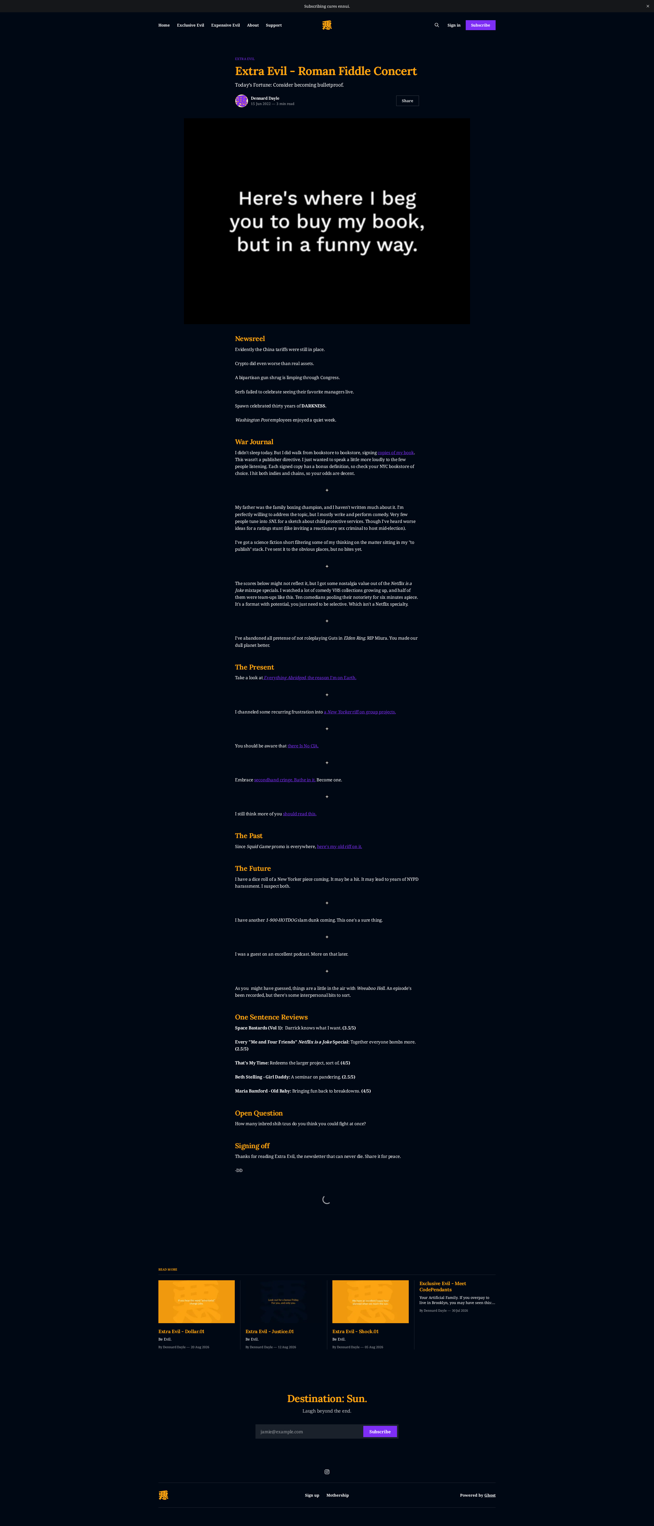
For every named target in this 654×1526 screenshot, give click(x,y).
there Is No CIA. (303, 746)
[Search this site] (437, 25)
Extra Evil (245, 58)
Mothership (337, 1495)
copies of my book (396, 452)
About (253, 25)
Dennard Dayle (265, 98)
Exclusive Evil (190, 25)
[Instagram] (327, 1471)
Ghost (490, 1495)
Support (274, 25)
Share (407, 100)
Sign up (312, 1495)
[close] (648, 6)
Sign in (454, 25)
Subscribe (480, 25)
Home (164, 25)
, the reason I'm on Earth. (331, 677)
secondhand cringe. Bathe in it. (285, 780)
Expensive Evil (225, 25)
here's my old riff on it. (339, 846)
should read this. (300, 814)
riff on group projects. (374, 712)
